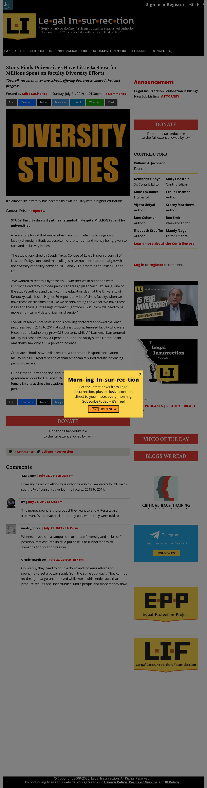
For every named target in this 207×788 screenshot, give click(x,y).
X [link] (140, 374)
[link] (103, 374)
